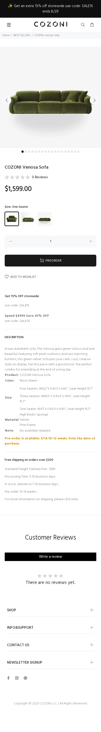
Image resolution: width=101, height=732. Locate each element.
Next (94, 100)
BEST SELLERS (22, 35)
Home (6, 35)
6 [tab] (39, 151)
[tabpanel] (50, 97)
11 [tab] (55, 151)
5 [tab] (36, 151)
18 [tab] (78, 151)
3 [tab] (29, 151)
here (74, 499)
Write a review (50, 557)
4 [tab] (32, 151)
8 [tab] (45, 151)
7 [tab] (42, 151)
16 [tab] (72, 151)
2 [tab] (26, 151)
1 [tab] (22, 151)
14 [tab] (65, 151)
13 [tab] (62, 151)
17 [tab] (75, 151)
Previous (6, 100)
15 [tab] (68, 151)
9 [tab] (49, 151)
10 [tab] (52, 151)
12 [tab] (59, 151)
